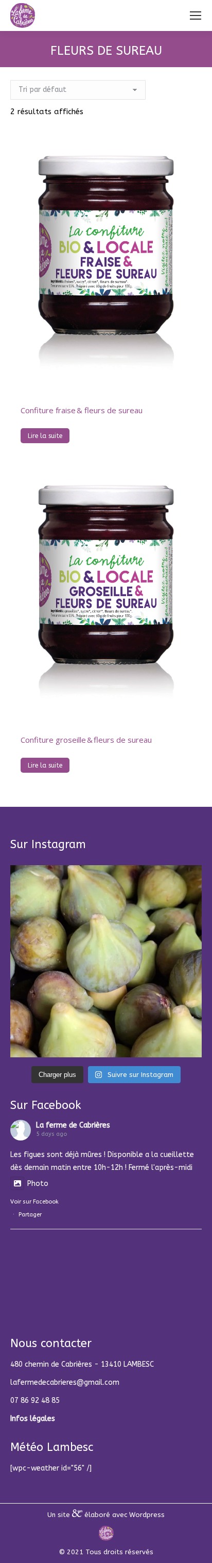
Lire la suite (45, 436)
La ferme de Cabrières (73, 1125)
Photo (37, 1183)
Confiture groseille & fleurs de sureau (86, 739)
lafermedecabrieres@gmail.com (64, 1382)
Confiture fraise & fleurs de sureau (82, 410)
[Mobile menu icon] (195, 15)
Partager (30, 1214)
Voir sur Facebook (34, 1201)
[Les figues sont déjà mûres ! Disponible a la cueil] (106, 961)
